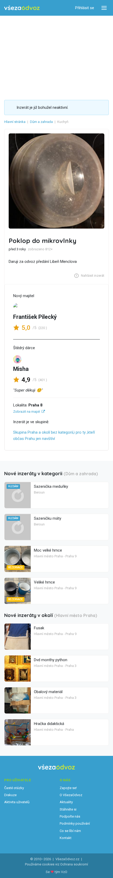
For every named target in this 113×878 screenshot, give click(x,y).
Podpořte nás (70, 816)
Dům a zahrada (41, 122)
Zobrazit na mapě (26, 411)
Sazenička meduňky (51, 486)
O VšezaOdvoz (71, 795)
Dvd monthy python (50, 660)
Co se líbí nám (70, 831)
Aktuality (66, 802)
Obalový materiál (48, 691)
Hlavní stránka (14, 122)
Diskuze (10, 795)
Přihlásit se (84, 7)
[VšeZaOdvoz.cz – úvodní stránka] (22, 7)
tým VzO (61, 872)
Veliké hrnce (44, 582)
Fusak (39, 628)
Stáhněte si (68, 809)
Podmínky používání (75, 823)
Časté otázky (14, 788)
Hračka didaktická (49, 723)
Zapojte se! (68, 788)
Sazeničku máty (47, 518)
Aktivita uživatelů (16, 802)
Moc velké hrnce (48, 550)
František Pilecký (35, 317)
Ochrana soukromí (74, 864)
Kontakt (65, 838)
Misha (21, 369)
